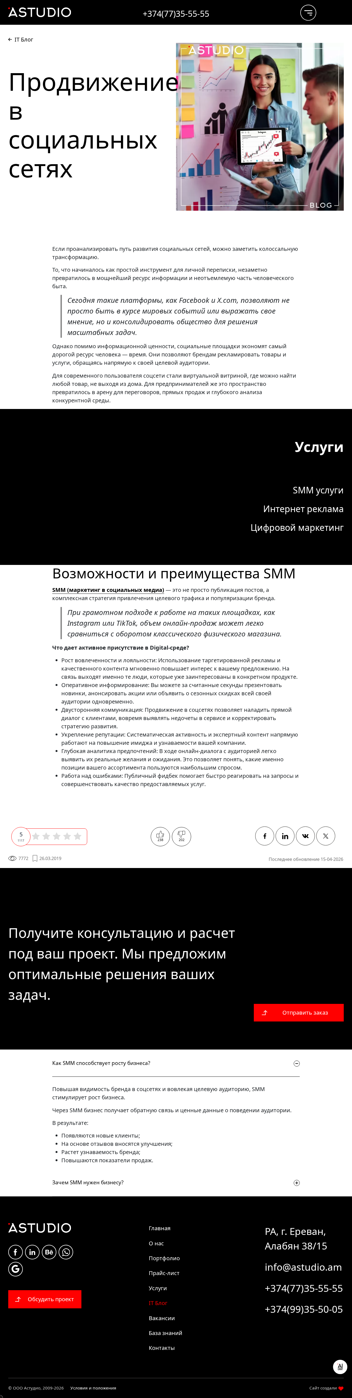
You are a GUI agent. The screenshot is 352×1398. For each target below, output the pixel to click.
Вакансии (162, 1318)
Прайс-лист (164, 1273)
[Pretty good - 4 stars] (67, 836)
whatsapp (66, 1252)
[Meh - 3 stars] (56, 836)
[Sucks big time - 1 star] (36, 836)
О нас (156, 1243)
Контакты (162, 1348)
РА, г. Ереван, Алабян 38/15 (296, 1238)
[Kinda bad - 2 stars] (46, 836)
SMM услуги (318, 490)
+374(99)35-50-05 (304, 1309)
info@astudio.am (303, 1266)
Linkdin (32, 1252)
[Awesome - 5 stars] (77, 836)
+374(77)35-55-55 (304, 1288)
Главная (159, 1228)
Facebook (15, 1252)
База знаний (165, 1333)
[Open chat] (340, 1367)
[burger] (304, 10)
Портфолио (164, 1258)
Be (49, 1252)
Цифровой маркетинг (297, 527)
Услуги (158, 1288)
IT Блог (158, 1303)
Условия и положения (93, 1388)
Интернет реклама (303, 509)
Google (15, 1269)
